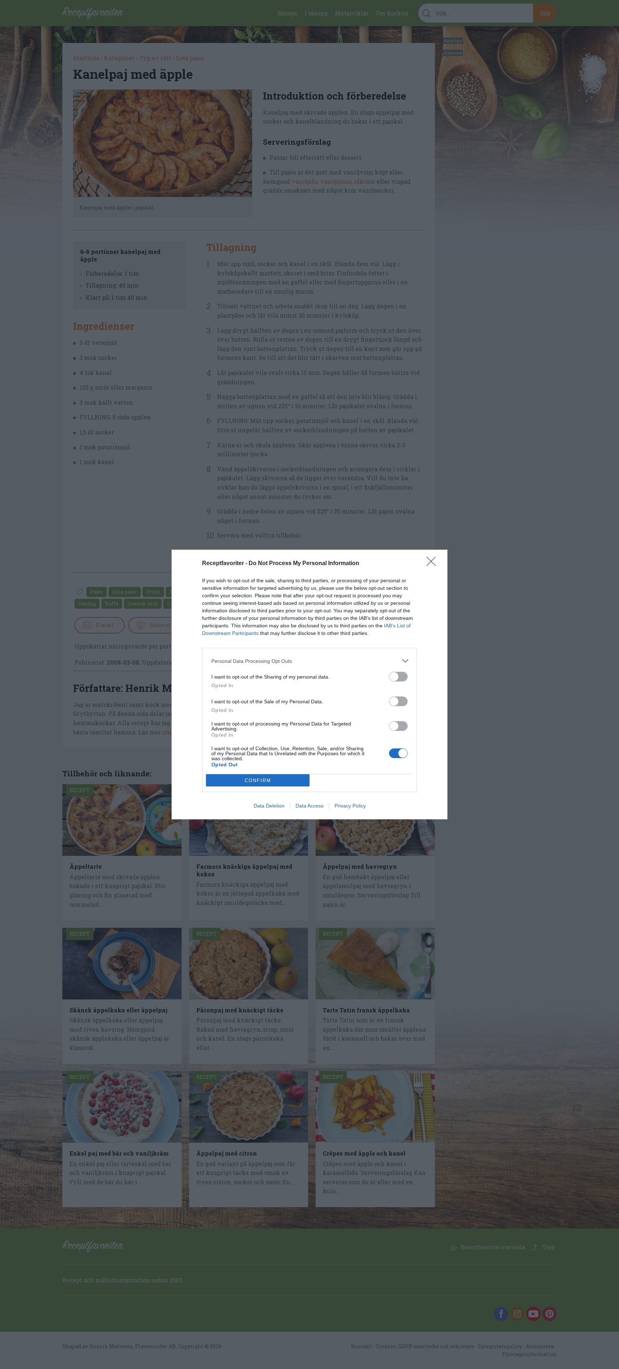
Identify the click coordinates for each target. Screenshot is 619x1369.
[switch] (398, 676)
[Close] (433, 563)
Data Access (309, 806)
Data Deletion (269, 806)
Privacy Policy (350, 806)
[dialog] (309, 684)
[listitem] (309, 661)
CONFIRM (258, 780)
